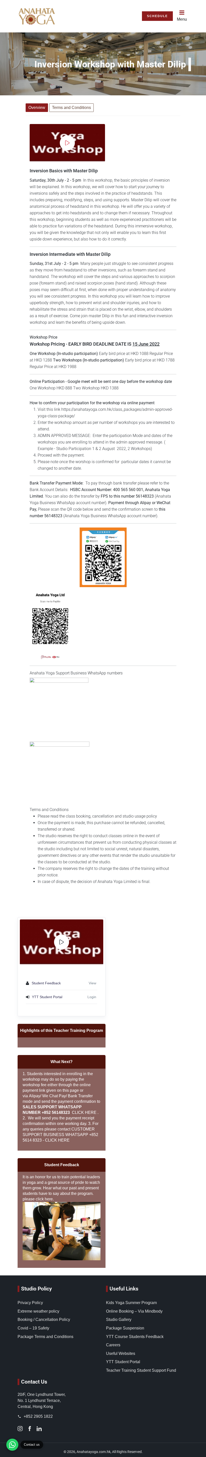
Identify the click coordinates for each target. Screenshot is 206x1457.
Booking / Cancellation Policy (44, 1319)
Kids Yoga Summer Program (131, 1303)
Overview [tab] (36, 107)
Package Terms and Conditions (45, 1336)
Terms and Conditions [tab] (71, 107)
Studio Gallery (118, 1319)
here (49, 1199)
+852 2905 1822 (38, 1416)
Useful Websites (120, 1353)
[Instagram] (20, 1428)
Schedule (157, 16)
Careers (113, 1345)
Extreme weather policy (38, 1311)
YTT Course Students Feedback (135, 1336)
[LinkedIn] (39, 1428)
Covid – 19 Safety (33, 1328)
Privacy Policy (30, 1303)
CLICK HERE (84, 1112)
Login (91, 997)
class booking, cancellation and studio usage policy (112, 816)
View (92, 983)
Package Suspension (125, 1328)
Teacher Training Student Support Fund (141, 1370)
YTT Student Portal (123, 1362)
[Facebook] (29, 1428)
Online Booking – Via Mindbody (134, 1311)
